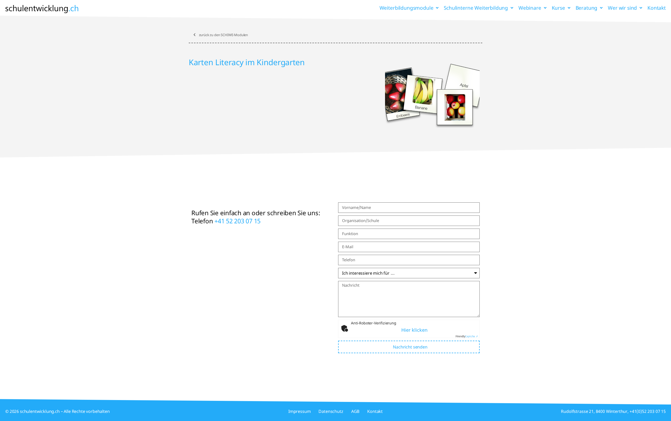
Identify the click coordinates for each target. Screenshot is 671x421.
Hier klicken (414, 330)
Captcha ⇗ (467, 336)
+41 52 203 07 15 (237, 221)
